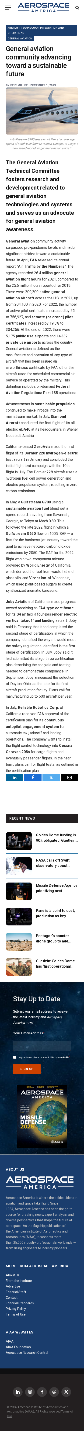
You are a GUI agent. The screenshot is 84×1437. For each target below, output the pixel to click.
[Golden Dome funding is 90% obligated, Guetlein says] (19, 841)
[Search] (76, 7)
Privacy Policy (16, 1309)
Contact (12, 1297)
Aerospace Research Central (27, 1352)
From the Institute (19, 1281)
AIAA (10, 1341)
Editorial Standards (20, 1303)
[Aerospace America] (43, 7)
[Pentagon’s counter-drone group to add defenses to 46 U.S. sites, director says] (19, 942)
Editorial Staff (16, 1292)
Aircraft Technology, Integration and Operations (36, 30)
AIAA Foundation (18, 1347)
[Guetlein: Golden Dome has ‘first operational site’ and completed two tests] (19, 967)
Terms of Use (16, 1314)
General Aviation (20, 38)
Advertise (13, 1286)
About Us (12, 1275)
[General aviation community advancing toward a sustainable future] (42, 111)
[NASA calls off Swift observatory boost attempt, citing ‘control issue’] (19, 866)
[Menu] (8, 7)
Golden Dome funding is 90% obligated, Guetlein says (56, 840)
